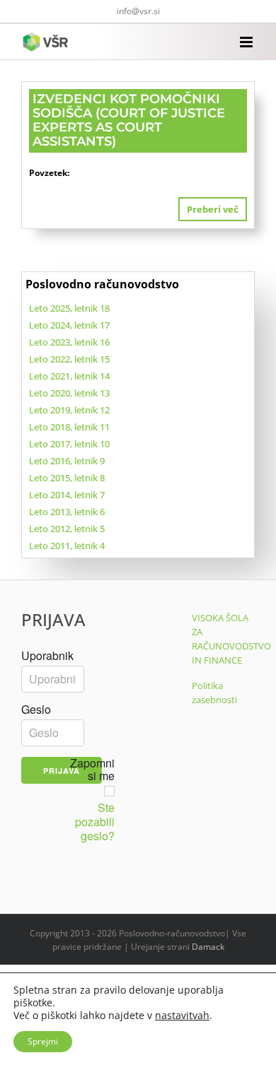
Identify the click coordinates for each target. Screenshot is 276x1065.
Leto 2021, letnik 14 (69, 376)
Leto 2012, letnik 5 (67, 528)
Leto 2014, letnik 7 (67, 494)
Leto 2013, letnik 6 (67, 511)
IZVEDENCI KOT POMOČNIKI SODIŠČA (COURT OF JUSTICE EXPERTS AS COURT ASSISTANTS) (129, 119)
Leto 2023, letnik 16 (69, 342)
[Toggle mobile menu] (247, 42)
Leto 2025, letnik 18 (69, 308)
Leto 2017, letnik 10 (69, 443)
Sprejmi (43, 1041)
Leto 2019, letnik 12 (69, 410)
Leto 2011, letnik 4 (67, 545)
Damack (208, 947)
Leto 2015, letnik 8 (67, 477)
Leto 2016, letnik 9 (67, 460)
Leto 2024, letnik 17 (69, 325)
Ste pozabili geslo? (95, 822)
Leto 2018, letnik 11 (69, 426)
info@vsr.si (138, 11)
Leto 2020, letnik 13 (69, 393)
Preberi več (212, 209)
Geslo (36, 709)
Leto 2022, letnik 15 (69, 359)
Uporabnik (47, 655)
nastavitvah (182, 1015)
